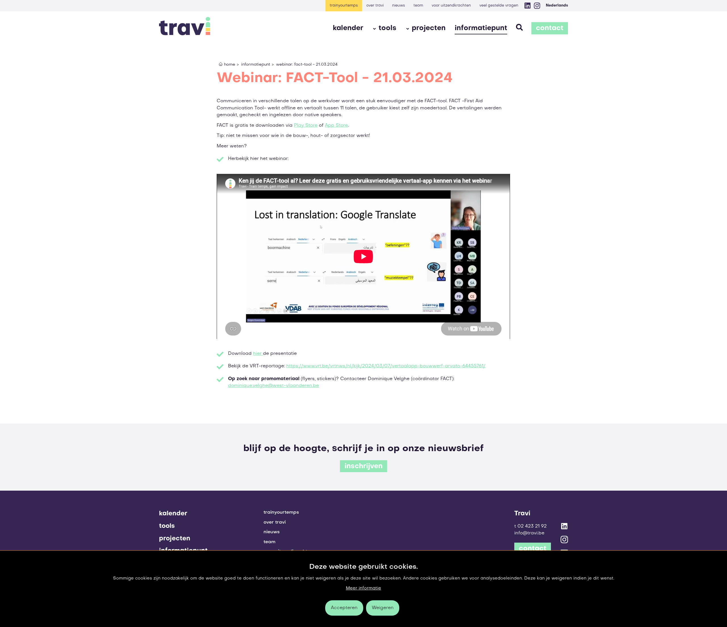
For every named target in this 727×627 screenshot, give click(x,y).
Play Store (305, 125)
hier (258, 353)
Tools (387, 28)
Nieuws (398, 5)
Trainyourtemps (344, 5)
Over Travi (375, 5)
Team (418, 5)
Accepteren (344, 608)
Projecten (429, 28)
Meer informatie (363, 588)
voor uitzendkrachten (451, 5)
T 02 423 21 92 (530, 526)
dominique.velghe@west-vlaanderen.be (273, 386)
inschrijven (363, 466)
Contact (549, 28)
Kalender (348, 28)
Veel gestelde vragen (498, 5)
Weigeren (383, 608)
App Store (336, 125)
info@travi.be (529, 533)
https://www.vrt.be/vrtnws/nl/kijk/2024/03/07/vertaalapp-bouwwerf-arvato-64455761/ (385, 366)
